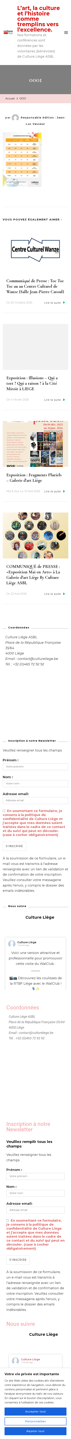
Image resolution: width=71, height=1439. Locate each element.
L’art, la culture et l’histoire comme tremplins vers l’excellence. (38, 19)
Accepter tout (35, 1411)
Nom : (8, 777)
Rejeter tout (35, 1431)
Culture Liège (26, 942)
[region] (35, 1403)
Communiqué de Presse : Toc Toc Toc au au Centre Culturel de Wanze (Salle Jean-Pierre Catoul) (35, 286)
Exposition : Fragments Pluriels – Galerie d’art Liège (34, 477)
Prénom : (11, 760)
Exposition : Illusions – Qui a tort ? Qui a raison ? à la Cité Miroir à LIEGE (32, 383)
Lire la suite (52, 302)
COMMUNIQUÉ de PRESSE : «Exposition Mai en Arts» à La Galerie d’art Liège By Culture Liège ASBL (33, 575)
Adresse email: (16, 794)
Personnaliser (35, 1421)
